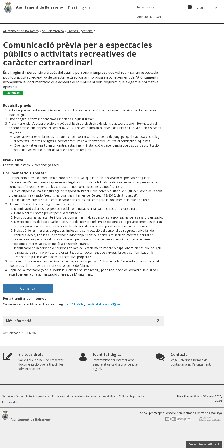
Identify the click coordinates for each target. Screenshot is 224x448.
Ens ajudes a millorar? (204, 444)
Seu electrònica (53, 31)
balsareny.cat (146, 7)
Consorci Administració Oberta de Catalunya (193, 413)
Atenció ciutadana (150, 16)
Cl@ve (115, 304)
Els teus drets (11, 402)
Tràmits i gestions (80, 31)
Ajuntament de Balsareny (21, 31)
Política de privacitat (132, 396)
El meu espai (60, 396)
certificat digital (96, 304)
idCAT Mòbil (75, 304)
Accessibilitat (107, 396)
